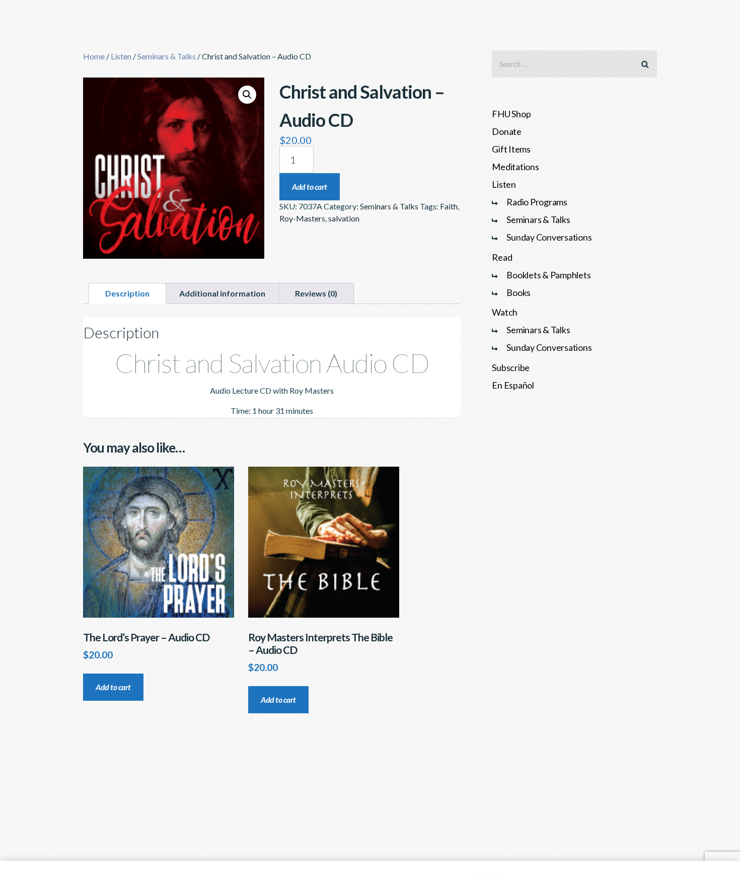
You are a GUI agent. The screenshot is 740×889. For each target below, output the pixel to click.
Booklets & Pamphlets (548, 274)
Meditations (515, 166)
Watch (504, 312)
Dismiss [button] (490, 874)
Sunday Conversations (548, 237)
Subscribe (511, 367)
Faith (449, 206)
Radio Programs (536, 201)
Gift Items (511, 149)
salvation (343, 218)
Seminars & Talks (166, 56)
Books (518, 292)
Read (502, 257)
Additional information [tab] (222, 293)
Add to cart (309, 186)
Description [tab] (127, 293)
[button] (247, 95)
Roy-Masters (302, 218)
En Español (513, 385)
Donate (507, 131)
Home (94, 56)
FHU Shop (511, 113)
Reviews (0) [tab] (316, 293)
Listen (121, 56)
